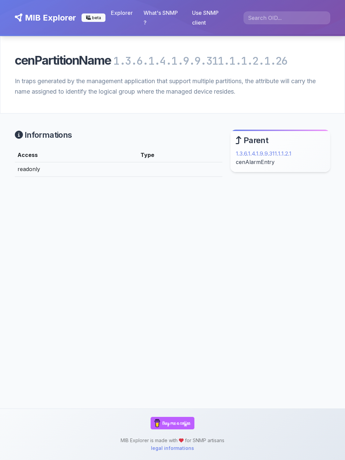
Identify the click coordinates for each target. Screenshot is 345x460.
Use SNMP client (205, 17)
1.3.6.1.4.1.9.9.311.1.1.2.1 (263, 153)
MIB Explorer (49, 18)
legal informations (172, 448)
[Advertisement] (280, 230)
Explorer (122, 12)
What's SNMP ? (161, 17)
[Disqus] (118, 275)
